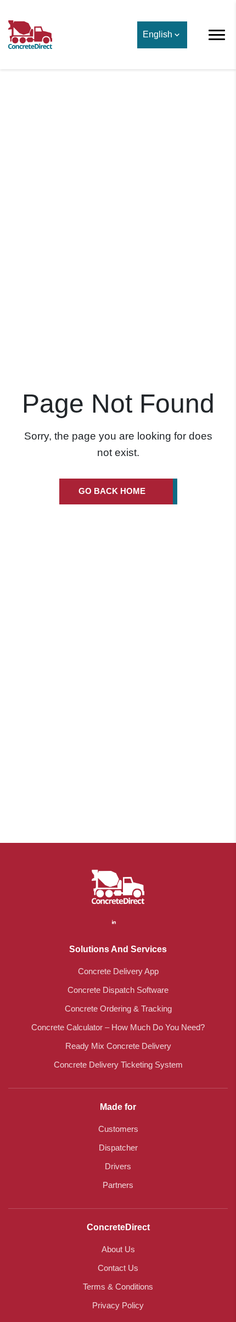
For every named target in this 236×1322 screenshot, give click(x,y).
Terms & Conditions (118, 1286)
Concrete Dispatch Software (118, 990)
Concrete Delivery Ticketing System (118, 1064)
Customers (118, 1129)
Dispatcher (118, 1147)
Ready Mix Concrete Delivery (118, 1046)
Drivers (118, 1166)
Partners (118, 1185)
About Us (118, 1249)
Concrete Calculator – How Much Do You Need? (118, 1027)
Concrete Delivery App (118, 971)
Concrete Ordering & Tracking (118, 1008)
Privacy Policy (118, 1305)
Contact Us (118, 1268)
